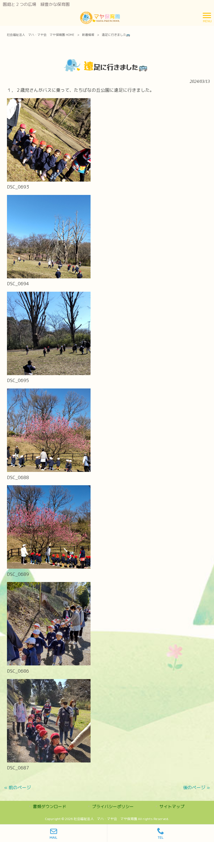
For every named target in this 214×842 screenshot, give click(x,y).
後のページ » (196, 787)
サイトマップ (171, 806)
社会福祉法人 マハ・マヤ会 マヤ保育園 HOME (40, 35)
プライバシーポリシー (113, 806)
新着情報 (88, 35)
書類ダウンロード (49, 806)
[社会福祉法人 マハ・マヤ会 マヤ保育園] (100, 17)
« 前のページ (17, 787)
